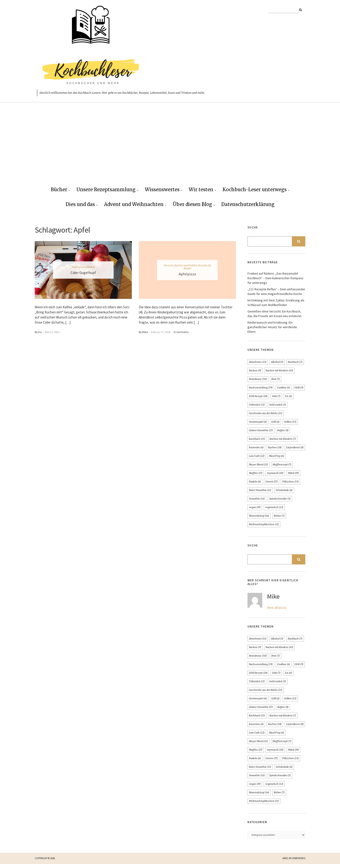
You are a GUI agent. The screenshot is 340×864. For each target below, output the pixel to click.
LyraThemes (298, 858)
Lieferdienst (295, 447)
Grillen (290, 421)
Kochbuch (257, 438)
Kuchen (275, 447)
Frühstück (257, 404)
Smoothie (257, 498)
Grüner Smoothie (261, 430)
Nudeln (255, 481)
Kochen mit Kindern (282, 438)
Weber (279, 515)
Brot (275, 379)
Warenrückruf (259, 515)
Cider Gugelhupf (83, 272)
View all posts (277, 607)
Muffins (256, 473)
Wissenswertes (162, 189)
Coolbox (283, 387)
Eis (288, 396)
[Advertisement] (170, 148)
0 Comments (181, 332)
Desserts (169, 265)
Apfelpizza (187, 274)
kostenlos (256, 447)
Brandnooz (258, 379)
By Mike (143, 332)
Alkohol (277, 362)
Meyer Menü (258, 464)
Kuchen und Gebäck (83, 267)
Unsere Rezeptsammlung (106, 189)
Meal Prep (276, 456)
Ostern (271, 481)
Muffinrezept (281, 464)
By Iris (38, 332)
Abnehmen (257, 362)
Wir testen (201, 189)
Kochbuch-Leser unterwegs (255, 189)
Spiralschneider (280, 498)
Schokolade (284, 490)
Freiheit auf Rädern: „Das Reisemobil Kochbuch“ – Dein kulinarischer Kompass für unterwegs (275, 278)
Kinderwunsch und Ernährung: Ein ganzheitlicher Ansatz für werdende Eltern (272, 327)
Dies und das (80, 204)
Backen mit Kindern (279, 370)
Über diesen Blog (192, 204)
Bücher (59, 189)
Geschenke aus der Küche (265, 413)
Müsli (293, 473)
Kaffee (283, 430)
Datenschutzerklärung (248, 204)
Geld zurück (277, 404)
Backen (255, 370)
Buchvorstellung (261, 387)
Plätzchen (290, 481)
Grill (275, 421)
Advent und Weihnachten (134, 204)
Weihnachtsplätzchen (264, 524)
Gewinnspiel (258, 421)
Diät (276, 396)
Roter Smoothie (260, 490)
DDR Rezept (258, 396)
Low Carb (257, 456)
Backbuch (295, 362)
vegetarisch (274, 507)
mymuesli (275, 473)
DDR (298, 387)
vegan (255, 507)
